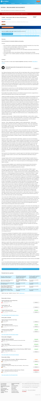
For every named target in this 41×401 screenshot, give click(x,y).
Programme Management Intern (7, 310)
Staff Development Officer (6, 364)
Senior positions (14, 389)
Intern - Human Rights (6, 344)
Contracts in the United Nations (15, 384)
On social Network (4, 388)
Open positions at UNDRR (6, 19)
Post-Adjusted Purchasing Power (5, 386)
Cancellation (24, 391)
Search (21, 3)
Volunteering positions (15, 392)
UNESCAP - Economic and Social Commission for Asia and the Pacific (13, 340)
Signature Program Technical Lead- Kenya (9, 319)
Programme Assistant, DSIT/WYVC (8, 329)
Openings (4, 3)
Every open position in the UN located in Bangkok (10, 354)
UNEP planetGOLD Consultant (7, 324)
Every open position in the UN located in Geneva (10, 315)
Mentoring (13, 3)
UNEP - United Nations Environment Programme (10, 325)
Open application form (7, 33)
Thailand (6, 341)
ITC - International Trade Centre (7, 330)
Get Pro (38, 1)
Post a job (36, 3)
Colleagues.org (8, 68)
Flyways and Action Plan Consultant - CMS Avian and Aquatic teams (14, 359)
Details (36, 68)
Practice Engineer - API (6, 305)
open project (35, 387)
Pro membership (3, 383)
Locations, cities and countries (4, 392)
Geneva (6, 21)
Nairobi (13, 21)
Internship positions (14, 385)
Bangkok (18, 21)
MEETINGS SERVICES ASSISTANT (8, 339)
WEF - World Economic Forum (7, 301)
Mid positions (13, 388)
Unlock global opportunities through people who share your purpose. (18, 67)
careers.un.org (21, 293)
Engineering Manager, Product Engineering (9, 300)
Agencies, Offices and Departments (4, 390)
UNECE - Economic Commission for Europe (9, 311)
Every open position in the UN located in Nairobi (10, 334)
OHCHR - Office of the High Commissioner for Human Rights (12, 345)
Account (28, 3)
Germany (5, 367)
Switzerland (6, 307)
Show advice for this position (7, 27)
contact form (27, 387)
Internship (3, 24)
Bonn (24, 21)
